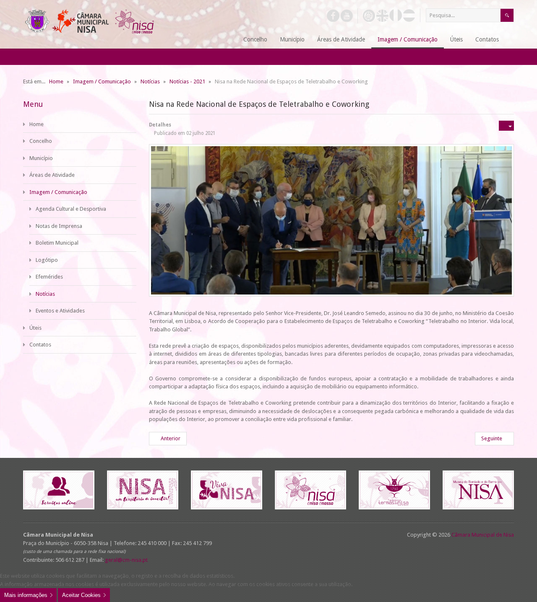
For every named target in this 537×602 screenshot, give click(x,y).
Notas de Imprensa (59, 226)
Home (36, 124)
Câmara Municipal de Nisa (482, 535)
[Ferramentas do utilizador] (506, 126)
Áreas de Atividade (52, 175)
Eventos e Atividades (60, 310)
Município (41, 158)
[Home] (226, 40)
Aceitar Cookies (81, 595)
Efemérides (49, 277)
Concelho (40, 141)
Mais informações (25, 595)
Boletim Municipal (57, 243)
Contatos (40, 344)
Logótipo (47, 260)
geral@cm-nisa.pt (126, 560)
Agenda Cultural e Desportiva (71, 209)
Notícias (45, 294)
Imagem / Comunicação (58, 192)
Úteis (35, 328)
